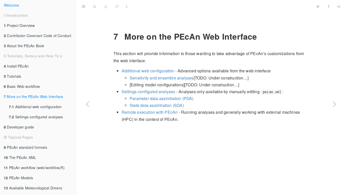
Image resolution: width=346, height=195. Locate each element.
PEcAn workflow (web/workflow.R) (34, 167)
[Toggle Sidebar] (83, 6)
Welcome (11, 5)
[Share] (338, 6)
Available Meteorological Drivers (33, 187)
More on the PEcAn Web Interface (33, 96)
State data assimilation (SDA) (157, 105)
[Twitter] (318, 6)
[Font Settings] (105, 6)
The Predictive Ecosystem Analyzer (222, 6)
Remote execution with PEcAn (150, 112)
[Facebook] (328, 6)
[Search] (94, 6)
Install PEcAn (16, 66)
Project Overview (19, 25)
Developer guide (19, 126)
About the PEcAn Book (24, 45)
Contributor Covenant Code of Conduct (37, 35)
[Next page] (334, 104)
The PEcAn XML (20, 157)
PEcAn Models (18, 177)
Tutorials (12, 76)
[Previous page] (87, 104)
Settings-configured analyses (36, 116)
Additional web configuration (35, 106)
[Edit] (116, 6)
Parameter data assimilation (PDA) (162, 98)
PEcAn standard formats (25, 147)
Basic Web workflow (22, 86)
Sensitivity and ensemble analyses (162, 78)
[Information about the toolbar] (126, 6)
